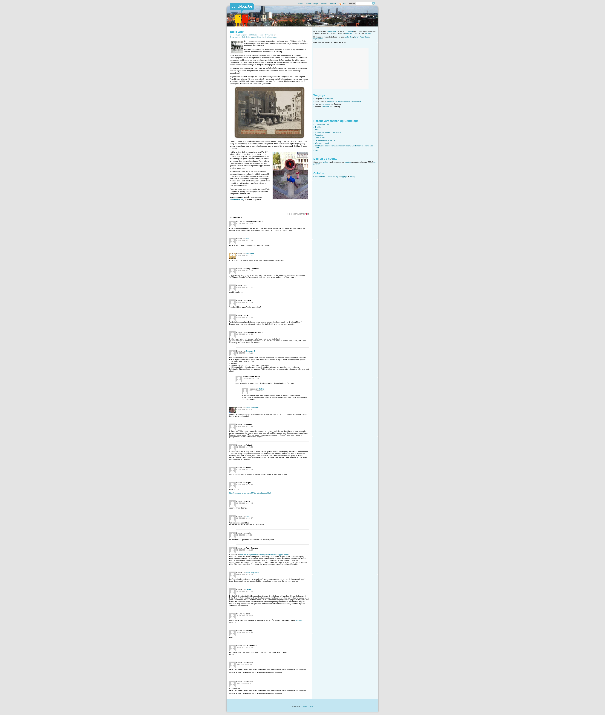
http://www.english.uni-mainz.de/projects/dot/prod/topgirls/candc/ (264, 555)
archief (323, 4)
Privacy (352, 176)
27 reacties (269, 35)
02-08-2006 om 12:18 (244, 270)
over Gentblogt (312, 4)
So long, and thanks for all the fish (328, 132)
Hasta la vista (320, 138)
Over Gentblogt (333, 176)
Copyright (344, 176)
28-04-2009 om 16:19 (244, 616)
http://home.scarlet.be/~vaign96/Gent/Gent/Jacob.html (250, 493)
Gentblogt (332, 31)
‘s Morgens (329, 99)
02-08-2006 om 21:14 (244, 503)
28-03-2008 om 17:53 (244, 591)
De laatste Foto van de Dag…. (326, 140)
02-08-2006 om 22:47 (244, 518)
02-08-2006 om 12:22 (244, 287)
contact (333, 4)
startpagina (326, 104)
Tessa (261, 35)
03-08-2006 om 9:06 (244, 535)
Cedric (261, 389)
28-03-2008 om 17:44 (257, 391)
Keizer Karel (261, 37)
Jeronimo (250, 254)
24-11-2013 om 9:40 (244, 664)
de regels (299, 620)
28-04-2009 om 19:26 (244, 633)
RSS (344, 4)
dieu (248, 239)
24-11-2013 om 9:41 (244, 683)
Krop (317, 130)
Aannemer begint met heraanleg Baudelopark (344, 101)
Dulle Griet (237, 31)
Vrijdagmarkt (271, 37)
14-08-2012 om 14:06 (244, 647)
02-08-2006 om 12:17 (244, 255)
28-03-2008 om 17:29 (251, 378)
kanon (253, 37)
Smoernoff (250, 351)
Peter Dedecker (252, 408)
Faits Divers (349, 33)
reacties (348, 162)
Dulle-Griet (246, 37)
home (300, 4)
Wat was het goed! (322, 143)
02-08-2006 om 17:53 (244, 447)
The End (318, 127)
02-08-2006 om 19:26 (244, 484)
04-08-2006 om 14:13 (244, 574)
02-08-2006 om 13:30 (244, 317)
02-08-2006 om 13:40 (244, 334)
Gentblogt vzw (307, 706)
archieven (325, 107)
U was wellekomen (322, 124)
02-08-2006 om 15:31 (244, 409)
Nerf (316, 150)
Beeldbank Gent (236, 200)
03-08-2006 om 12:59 (244, 550)
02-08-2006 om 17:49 (244, 426)
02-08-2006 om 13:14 (244, 302)
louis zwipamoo (252, 572)
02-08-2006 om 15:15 (244, 353)
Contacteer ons (319, 176)
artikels (325, 162)
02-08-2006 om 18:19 (244, 470)
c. (246, 285)
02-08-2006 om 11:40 (244, 224)
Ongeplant (319, 135)
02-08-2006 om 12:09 (244, 240)
